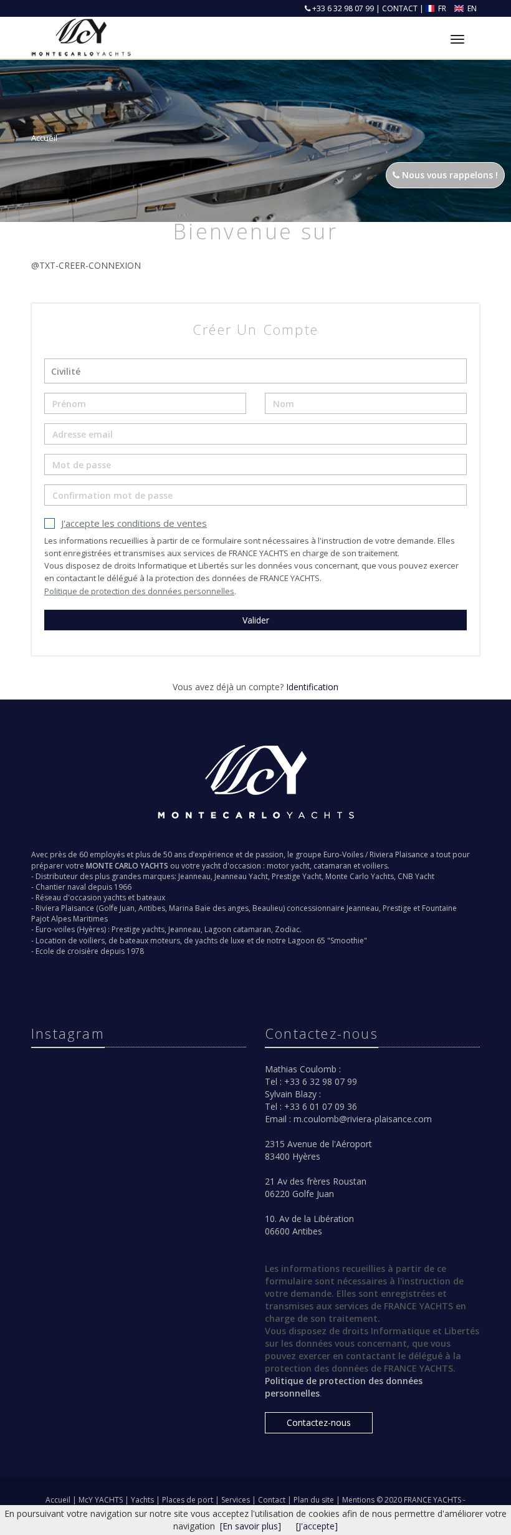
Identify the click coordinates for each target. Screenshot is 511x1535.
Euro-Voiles (343, 854)
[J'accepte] (317, 1526)
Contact (272, 1499)
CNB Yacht (416, 876)
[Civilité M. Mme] (255, 370)
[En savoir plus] (250, 1526)
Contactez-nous (319, 1422)
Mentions (359, 1499)
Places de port (188, 1499)
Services (236, 1499)
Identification (312, 687)
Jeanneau (194, 876)
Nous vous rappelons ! (448, 175)
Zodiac (287, 929)
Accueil (57, 1499)
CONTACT (400, 8)
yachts (114, 897)
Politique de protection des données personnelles (139, 591)
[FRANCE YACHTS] (79, 29)
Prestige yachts (138, 929)
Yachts (143, 1499)
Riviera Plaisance (399, 854)
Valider (255, 620)
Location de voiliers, (71, 940)
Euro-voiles (55, 929)
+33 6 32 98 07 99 (342, 8)
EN (471, 8)
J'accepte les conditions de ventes (134, 523)
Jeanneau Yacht (241, 876)
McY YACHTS (102, 1499)
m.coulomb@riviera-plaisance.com (363, 1119)
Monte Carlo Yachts (359, 876)
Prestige (397, 908)
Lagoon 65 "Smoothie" (327, 940)
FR (442, 8)
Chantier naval (61, 887)
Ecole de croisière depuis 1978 (90, 951)
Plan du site (315, 1499)
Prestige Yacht (297, 876)
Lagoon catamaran (237, 929)
